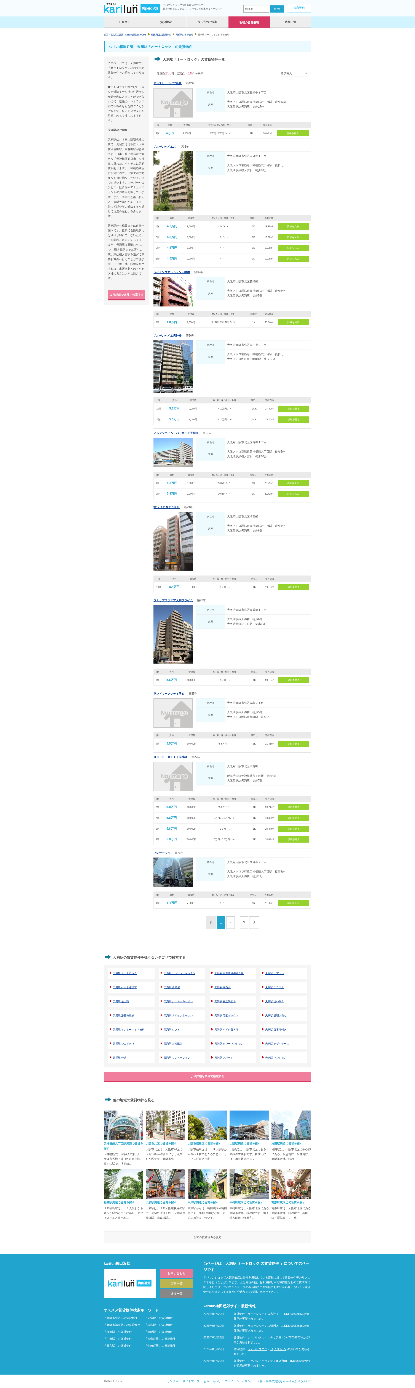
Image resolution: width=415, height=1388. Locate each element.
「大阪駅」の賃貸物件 (159, 1331)
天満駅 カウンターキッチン (179, 973)
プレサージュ (161, 852)
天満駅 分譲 (119, 1057)
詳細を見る (293, 133)
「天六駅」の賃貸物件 (118, 1345)
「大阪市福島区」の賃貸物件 (122, 1325)
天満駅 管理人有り (276, 1015)
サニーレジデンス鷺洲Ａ (263, 1325)
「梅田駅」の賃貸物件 (118, 1331)
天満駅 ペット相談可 (125, 987)
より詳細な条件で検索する (127, 294)
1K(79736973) (292, 1337)
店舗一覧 (177, 1283)
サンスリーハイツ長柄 (167, 83)
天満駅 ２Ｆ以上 (274, 987)
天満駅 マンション (276, 1057)
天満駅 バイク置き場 (226, 1029)
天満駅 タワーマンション (229, 1043)
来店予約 (299, 8)
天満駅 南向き (222, 987)
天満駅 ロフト (172, 1029)
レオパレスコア (257, 1349)
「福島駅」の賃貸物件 (159, 1325)
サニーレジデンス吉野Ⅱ (263, 1313)
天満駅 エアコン (274, 973)
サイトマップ (191, 1381)
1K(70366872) (278, 1349)
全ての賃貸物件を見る (207, 1237)
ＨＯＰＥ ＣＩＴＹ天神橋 (170, 757)
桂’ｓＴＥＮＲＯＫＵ (166, 507)
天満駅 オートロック (125, 973)
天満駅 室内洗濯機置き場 (229, 973)
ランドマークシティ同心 (168, 693)
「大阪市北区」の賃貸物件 (120, 1318)
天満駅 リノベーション (177, 1057)
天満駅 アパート (223, 1057)
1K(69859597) (298, 1360)
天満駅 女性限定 (173, 1043)
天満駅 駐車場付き (276, 1029)
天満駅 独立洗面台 (225, 1001)
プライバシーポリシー (239, 1381)
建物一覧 (177, 1293)
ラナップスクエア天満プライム (173, 600)
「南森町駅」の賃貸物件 (160, 1338)
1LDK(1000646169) (293, 1325)
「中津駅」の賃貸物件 (118, 1338)
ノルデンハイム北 (164, 146)
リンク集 (172, 1381)
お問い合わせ (177, 1273)
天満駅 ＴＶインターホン (178, 1015)
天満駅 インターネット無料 (129, 1029)
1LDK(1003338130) (293, 1313)
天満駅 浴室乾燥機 (123, 1015)
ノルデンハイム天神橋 (167, 335)
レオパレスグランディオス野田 (267, 1360)
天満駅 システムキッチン (178, 1001)
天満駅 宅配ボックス (226, 1015)
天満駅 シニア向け (123, 1043)
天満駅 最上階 (121, 1001)
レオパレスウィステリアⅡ (264, 1337)
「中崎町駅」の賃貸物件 (160, 1345)
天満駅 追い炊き (274, 1001)
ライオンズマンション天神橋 (171, 272)
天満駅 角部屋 (172, 987)
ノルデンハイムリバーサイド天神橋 (175, 433)
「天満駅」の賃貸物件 (159, 1318)
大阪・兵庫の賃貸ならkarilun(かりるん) (282, 1381)
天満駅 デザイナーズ (277, 1043)
